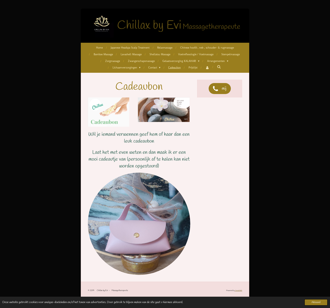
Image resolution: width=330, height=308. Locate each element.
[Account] (207, 67)
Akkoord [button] (316, 302)
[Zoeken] (219, 66)
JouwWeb (238, 290)
